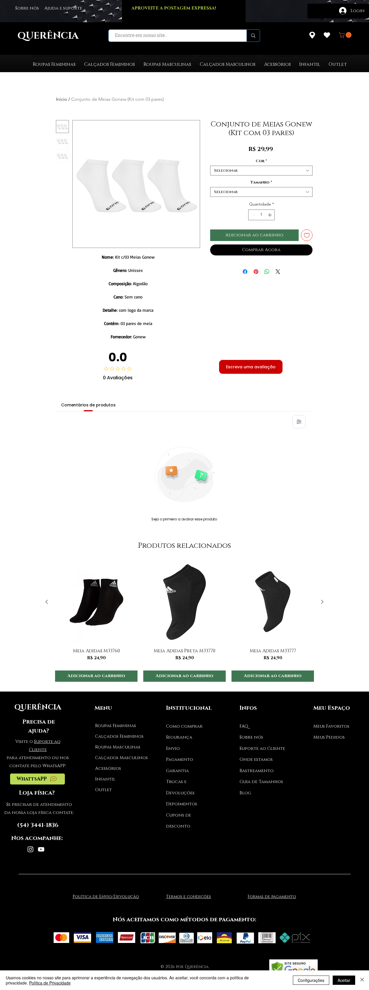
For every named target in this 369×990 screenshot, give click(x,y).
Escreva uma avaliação (251, 367)
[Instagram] (30, 849)
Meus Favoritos (331, 726)
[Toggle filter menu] (299, 421)
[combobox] (261, 170)
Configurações (311, 980)
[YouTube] (41, 849)
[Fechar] (362, 980)
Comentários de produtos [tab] (88, 405)
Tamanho (261, 182)
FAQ (244, 726)
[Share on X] (277, 271)
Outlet (103, 790)
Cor (261, 161)
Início (61, 99)
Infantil (105, 779)
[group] (184, 621)
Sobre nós (251, 737)
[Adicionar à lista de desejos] (307, 235)
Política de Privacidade (50, 983)
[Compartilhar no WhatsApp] (266, 271)
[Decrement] (252, 215)
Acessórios (108, 768)
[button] (346, 35)
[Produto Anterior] (46, 601)
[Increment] (270, 215)
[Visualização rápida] (96, 602)
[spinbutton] (261, 215)
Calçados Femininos (116, 736)
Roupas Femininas (115, 726)
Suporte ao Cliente (262, 749)
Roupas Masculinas (116, 747)
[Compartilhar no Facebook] (245, 271)
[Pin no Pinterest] (256, 271)
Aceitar (344, 980)
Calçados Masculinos (116, 758)
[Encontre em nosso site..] (252, 36)
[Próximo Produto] (322, 601)
